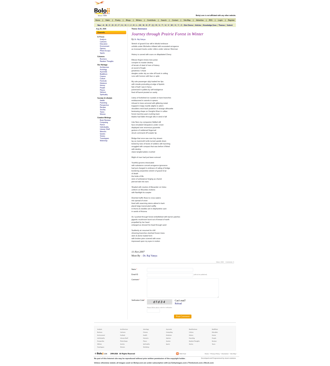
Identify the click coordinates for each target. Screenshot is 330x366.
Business (103, 59)
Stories (102, 136)
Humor (102, 125)
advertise (200, 20)
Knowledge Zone (209, 25)
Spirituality (104, 94)
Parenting (103, 103)
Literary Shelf (105, 129)
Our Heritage (102, 65)
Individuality (104, 127)
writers (139, 20)
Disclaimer (225, 354)
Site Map (233, 354)
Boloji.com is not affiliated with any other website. (216, 15)
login (220, 20)
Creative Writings (104, 118)
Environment (104, 46)
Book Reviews (105, 120)
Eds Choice (188, 25)
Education (103, 44)
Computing (104, 122)
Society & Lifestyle (104, 98)
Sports (102, 53)
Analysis (103, 39)
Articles (198, 25)
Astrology (103, 69)
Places (102, 90)
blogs (128, 20)
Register (231, 20)
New (99, 25)
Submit (230, 25)
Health (102, 100)
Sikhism (103, 92)
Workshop (103, 141)
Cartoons (103, 42)
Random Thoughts (107, 61)
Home (207, 354)
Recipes (103, 107)
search (164, 20)
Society (103, 110)
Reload (178, 303)
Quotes (102, 134)
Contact (175, 20)
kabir (108, 20)
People (102, 88)
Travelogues (104, 138)
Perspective (104, 105)
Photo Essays (105, 51)
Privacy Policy (215, 354)
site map (187, 20)
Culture (102, 79)
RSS (210, 20)
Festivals (103, 81)
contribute (151, 20)
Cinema (103, 76)
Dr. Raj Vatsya (139, 39)
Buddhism (103, 74)
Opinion (103, 48)
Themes (221, 25)
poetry (117, 20)
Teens (102, 112)
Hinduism (103, 83)
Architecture (104, 67)
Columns (101, 56)
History (102, 85)
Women (103, 114)
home (97, 20)
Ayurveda (103, 72)
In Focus (100, 37)
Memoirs (103, 131)
